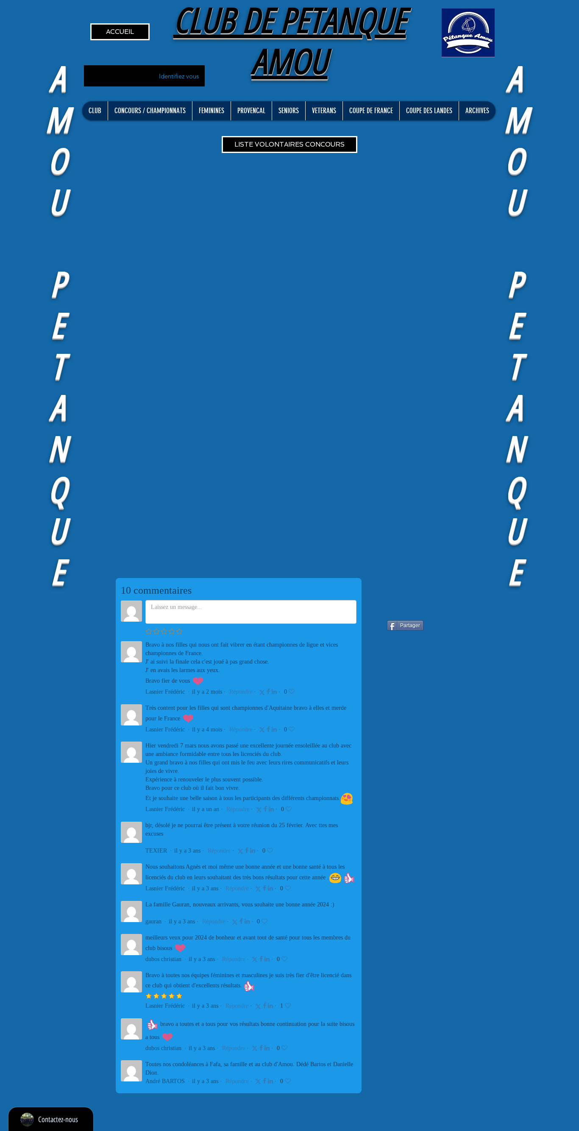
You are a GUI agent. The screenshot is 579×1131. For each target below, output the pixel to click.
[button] (95, 110)
